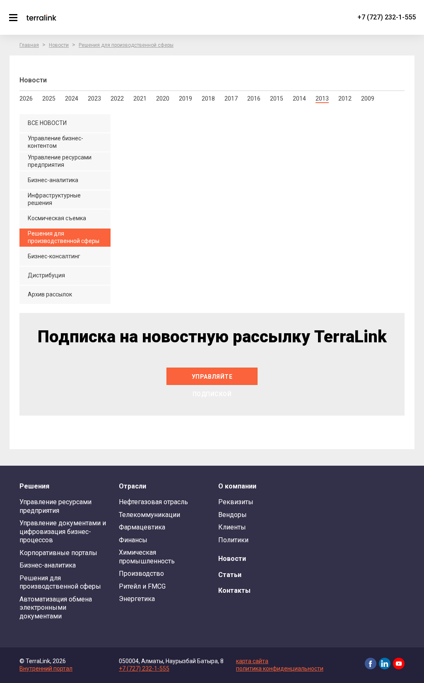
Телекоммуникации (149, 515)
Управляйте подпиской (212, 379)
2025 (48, 98)
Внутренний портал (45, 668)
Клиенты (232, 527)
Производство (141, 573)
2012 (345, 98)
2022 (117, 98)
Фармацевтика (142, 527)
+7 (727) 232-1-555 (386, 17)
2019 (185, 98)
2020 (162, 98)
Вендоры (232, 515)
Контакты (234, 590)
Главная (29, 45)
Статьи (229, 575)
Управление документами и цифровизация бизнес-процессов (62, 531)
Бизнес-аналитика (47, 565)
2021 (140, 98)
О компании (237, 486)
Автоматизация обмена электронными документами (55, 607)
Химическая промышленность (147, 556)
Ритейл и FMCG (142, 586)
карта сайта (252, 661)
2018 (208, 98)
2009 (367, 98)
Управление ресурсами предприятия (55, 506)
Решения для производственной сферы (126, 45)
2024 (71, 98)
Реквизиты (235, 502)
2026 (26, 98)
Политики (233, 540)
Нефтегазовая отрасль (153, 502)
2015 (276, 98)
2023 (94, 98)
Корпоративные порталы (58, 553)
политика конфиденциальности (279, 668)
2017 (231, 98)
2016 (253, 98)
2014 (299, 98)
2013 (322, 98)
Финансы (133, 540)
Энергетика (137, 599)
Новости (59, 45)
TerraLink (41, 17)
